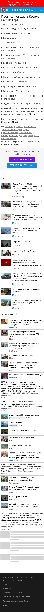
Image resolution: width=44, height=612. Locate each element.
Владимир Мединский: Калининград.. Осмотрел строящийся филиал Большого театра (24, 345)
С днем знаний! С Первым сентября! (24, 415)
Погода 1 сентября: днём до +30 (22, 430)
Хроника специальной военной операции (26, 375)
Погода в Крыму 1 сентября (20, 445)
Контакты (7, 588)
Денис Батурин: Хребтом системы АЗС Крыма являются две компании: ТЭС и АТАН (25, 334)
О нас (5, 584)
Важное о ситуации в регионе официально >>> (22, 3)
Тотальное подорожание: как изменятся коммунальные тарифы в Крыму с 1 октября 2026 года (27, 217)
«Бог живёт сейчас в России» (24, 251)
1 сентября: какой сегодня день (22, 438)
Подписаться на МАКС (22, 160)
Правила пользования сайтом (15, 601)
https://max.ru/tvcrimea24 (17, 524)
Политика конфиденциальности (16, 597)
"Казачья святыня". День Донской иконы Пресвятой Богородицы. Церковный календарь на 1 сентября (25, 322)
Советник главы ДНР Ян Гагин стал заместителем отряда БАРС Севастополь (27, 302)
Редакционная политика (13, 592)
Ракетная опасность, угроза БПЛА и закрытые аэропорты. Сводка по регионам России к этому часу (27, 204)
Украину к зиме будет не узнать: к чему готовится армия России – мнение (26, 230)
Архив (5, 605)
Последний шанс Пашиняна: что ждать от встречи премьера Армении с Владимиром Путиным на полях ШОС (25, 455)
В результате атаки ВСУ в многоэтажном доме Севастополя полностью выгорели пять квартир (26, 262)
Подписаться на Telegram (22, 165)
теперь (30, 464)
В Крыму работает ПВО (22, 242)
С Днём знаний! (15, 423)
